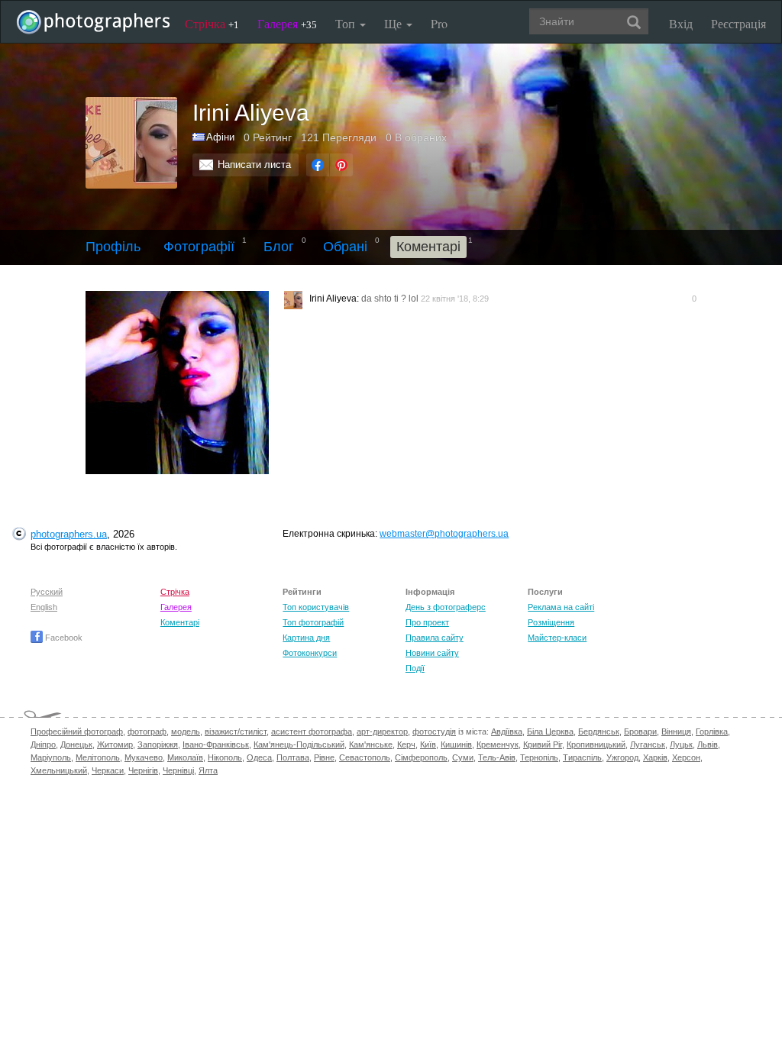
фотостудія (434, 731)
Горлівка (712, 731)
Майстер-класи (557, 637)
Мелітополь (98, 757)
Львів (707, 744)
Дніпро (43, 744)
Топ (346, 23)
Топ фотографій (313, 622)
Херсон (686, 757)
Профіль (113, 246)
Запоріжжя (157, 744)
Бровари (640, 731)
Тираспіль (582, 757)
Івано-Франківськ (216, 744)
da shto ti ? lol (389, 298)
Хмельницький (59, 770)
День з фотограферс (446, 607)
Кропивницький (596, 744)
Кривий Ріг (542, 744)
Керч (406, 744)
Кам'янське (371, 744)
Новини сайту (432, 652)
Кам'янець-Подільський (299, 744)
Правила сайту (435, 637)
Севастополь (364, 757)
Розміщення (551, 622)
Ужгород (622, 757)
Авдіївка (506, 731)
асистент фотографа (311, 731)
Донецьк (76, 744)
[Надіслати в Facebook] (317, 164)
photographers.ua (69, 534)
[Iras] (182, 382)
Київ (428, 744)
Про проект (427, 622)
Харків (655, 757)
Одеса (259, 757)
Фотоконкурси (310, 652)
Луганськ (647, 744)
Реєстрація (738, 23)
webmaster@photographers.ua (444, 533)
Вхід (681, 23)
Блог (278, 246)
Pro (439, 23)
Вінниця (676, 731)
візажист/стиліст (236, 731)
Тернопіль (539, 757)
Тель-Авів (496, 757)
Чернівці (178, 770)
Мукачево (143, 757)
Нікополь (225, 757)
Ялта (208, 770)
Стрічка (212, 23)
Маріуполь (51, 757)
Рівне (324, 757)
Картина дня (306, 637)
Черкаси (108, 770)
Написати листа (254, 164)
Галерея (287, 23)
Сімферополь (421, 757)
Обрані (345, 246)
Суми (462, 757)
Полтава (292, 757)
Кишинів (456, 744)
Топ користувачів (316, 607)
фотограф (147, 731)
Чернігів (143, 770)
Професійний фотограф (77, 731)
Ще (394, 23)
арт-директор (382, 731)
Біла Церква (550, 731)
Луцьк (681, 744)
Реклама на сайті (561, 607)
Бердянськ (598, 731)
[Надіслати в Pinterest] (341, 164)
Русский (47, 591)
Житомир (115, 744)
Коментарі (179, 622)
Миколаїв (185, 757)
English (44, 607)
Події (415, 668)
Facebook (62, 637)
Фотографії (198, 246)
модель (185, 731)
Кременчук (498, 744)
